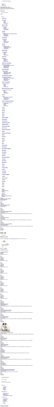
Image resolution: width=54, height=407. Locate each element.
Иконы (3, 131)
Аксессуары (4, 18)
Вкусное (3, 110)
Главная (4, 403)
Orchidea (5, 104)
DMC (4, 21)
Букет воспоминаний (3, 205)
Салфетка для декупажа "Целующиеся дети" (6, 332)
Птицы (3, 164)
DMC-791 (1, 272)
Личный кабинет (5, 398)
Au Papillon (5, 52)
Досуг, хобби (4, 127)
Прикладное (4, 162)
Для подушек (6, 78)
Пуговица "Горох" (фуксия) (4, 224)
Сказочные (4, 172)
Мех (4, 90)
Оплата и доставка (6, 393)
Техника (3, 179)
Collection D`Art (6, 103)
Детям (3, 115)
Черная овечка (2, 351)
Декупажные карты (6, 46)
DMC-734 (1, 291)
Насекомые (4, 150)
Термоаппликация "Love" (4, 304)
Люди (3, 141)
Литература (4, 56)
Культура (4, 136)
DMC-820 (1, 266)
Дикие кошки (4, 119)
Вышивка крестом (6, 66)
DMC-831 (1, 253)
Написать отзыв (6, 250)
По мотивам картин (5, 157)
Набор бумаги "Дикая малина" (4, 357)
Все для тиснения (6, 41)
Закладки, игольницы (6, 129)
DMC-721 (1, 297)
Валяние (3, 31)
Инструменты (6, 34)
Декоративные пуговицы (7, 72)
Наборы (5, 91)
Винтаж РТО (5, 71)
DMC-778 (1, 278)
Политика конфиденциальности (8, 395)
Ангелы (3, 108)
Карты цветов (6, 59)
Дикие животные (5, 117)
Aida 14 (5, 85)
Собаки (3, 176)
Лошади (3, 139)
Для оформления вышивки (7, 75)
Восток (3, 112)
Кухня (3, 138)
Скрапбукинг (4, 37)
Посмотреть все (6, 23)
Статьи (4, 389)
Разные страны (5, 167)
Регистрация (5, 399)
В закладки (2, 249)
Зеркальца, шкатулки (7, 79)
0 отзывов (1, 250)
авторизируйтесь (6, 238)
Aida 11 (5, 84)
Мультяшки (4, 146)
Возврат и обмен (5, 394)
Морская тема (4, 145)
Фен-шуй (3, 181)
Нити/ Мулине (4, 50)
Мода (3, 143)
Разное (3, 165)
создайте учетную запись (14, 238)
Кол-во (1, 248)
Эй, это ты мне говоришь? (4, 317)
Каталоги (5, 60)
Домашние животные (6, 122)
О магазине (5, 386)
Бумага (5, 40)
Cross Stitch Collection (7, 98)
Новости (4, 387)
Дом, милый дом (2, 218)
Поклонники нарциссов (3, 199)
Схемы (3, 94)
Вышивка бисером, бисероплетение (9, 65)
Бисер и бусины (5, 24)
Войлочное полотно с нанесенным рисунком (10, 33)
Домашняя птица (5, 124)
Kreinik (5, 54)
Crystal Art (5, 27)
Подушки (3, 158)
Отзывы (4, 388)
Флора (3, 183)
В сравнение (5, 249)
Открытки (4, 153)
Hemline (5, 22)
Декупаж (3, 43)
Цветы (3, 184)
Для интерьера (4, 120)
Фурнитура (5, 92)
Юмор (3, 186)
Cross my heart (6, 97)
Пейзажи (3, 155)
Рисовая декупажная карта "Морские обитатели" (7, 370)
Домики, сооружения (6, 126)
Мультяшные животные (6, 148)
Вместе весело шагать (3, 338)
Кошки (3, 134)
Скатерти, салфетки (5, 174)
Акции (4, 401)
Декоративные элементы (7, 73)
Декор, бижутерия (5, 69)
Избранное (4, 400)
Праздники (4, 160)
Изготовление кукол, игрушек (7, 88)
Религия (3, 169)
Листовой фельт (6, 35)
